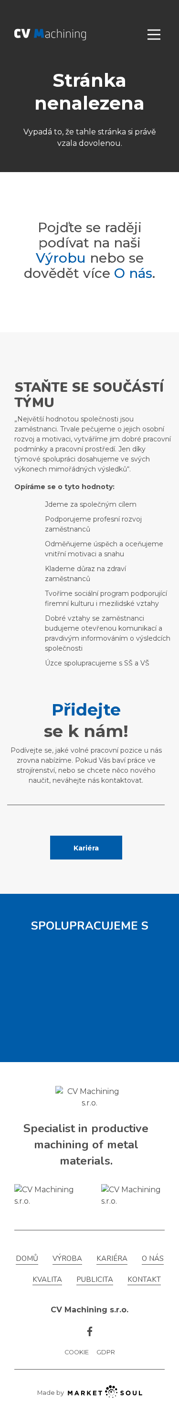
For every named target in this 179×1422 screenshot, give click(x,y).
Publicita (94, 1279)
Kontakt (144, 1279)
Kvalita (47, 1279)
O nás (133, 273)
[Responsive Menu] (154, 34)
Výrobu (61, 258)
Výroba (67, 1258)
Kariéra (86, 848)
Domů (27, 1258)
